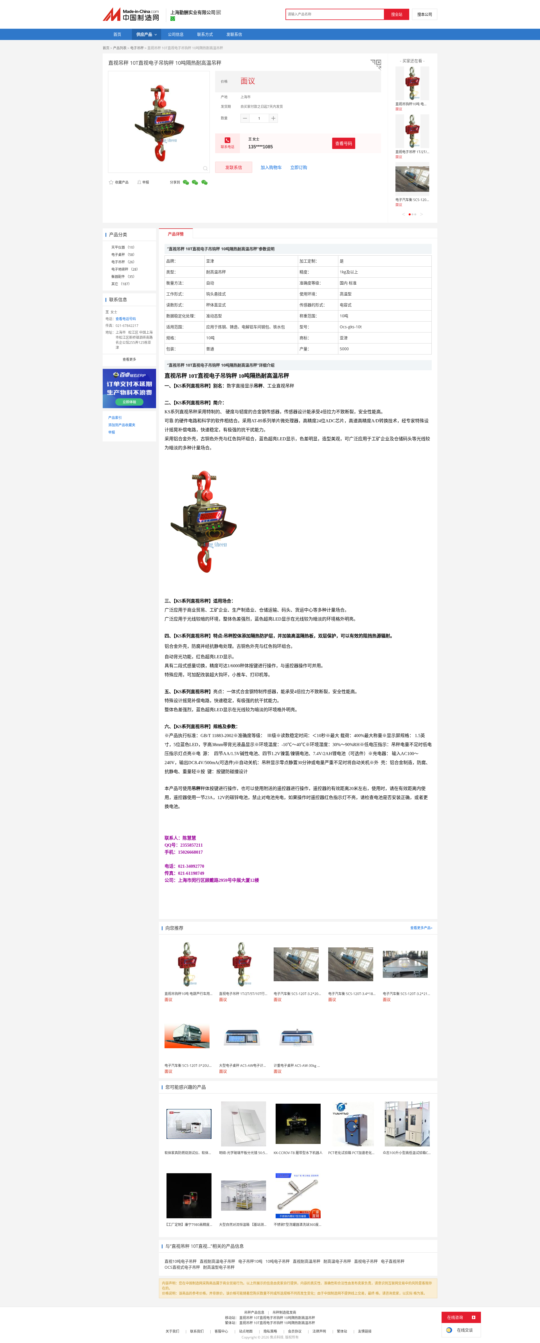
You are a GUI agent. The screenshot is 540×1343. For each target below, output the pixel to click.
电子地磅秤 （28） (125, 269)
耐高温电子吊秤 (337, 1261)
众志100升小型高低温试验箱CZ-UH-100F (414, 1152)
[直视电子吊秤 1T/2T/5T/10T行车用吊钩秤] (412, 131)
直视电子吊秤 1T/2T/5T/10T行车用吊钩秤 (426, 152)
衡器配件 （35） (123, 276)
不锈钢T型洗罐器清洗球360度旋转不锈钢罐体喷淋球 (313, 1224)
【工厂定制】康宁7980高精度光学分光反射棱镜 (201, 1224)
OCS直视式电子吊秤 (182, 1267)
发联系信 (233, 167)
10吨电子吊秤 (278, 1261)
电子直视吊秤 (392, 1261)
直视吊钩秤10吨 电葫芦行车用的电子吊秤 (426, 104)
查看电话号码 (126, 318)
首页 (106, 48)
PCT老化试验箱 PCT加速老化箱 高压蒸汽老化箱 (364, 1152)
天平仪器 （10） (123, 247)
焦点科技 (277, 1337)
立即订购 (298, 167)
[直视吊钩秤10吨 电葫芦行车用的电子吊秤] (412, 83)
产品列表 (120, 48)
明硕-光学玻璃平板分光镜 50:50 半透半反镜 (252, 1152)
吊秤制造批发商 (284, 1312)
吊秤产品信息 (254, 1312)
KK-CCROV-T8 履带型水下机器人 (298, 1152)
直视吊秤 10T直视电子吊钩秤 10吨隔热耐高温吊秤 (277, 1317)
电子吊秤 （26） (123, 262)
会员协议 (295, 1331)
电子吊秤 (137, 48)
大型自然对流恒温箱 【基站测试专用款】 (250, 1224)
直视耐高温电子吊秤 (217, 1261)
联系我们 (197, 1331)
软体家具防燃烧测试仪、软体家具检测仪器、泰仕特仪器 (207, 1152)
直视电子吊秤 (366, 1261)
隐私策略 (270, 1331)
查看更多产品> (421, 927)
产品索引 (115, 417)
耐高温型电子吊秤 (219, 1267)
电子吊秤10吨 (250, 1261)
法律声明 (319, 1331)
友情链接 (365, 1331)
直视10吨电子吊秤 (181, 1261)
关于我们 (172, 1331)
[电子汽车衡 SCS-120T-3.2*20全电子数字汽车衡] (412, 179)
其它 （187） (121, 284)
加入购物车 (271, 167)
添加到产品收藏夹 (121, 425)
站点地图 (246, 1331)
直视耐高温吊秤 (306, 1261)
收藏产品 (121, 182)
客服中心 (221, 1331)
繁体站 (342, 1331)
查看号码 (343, 143)
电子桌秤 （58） (123, 254)
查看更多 (129, 359)
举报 (145, 182)
